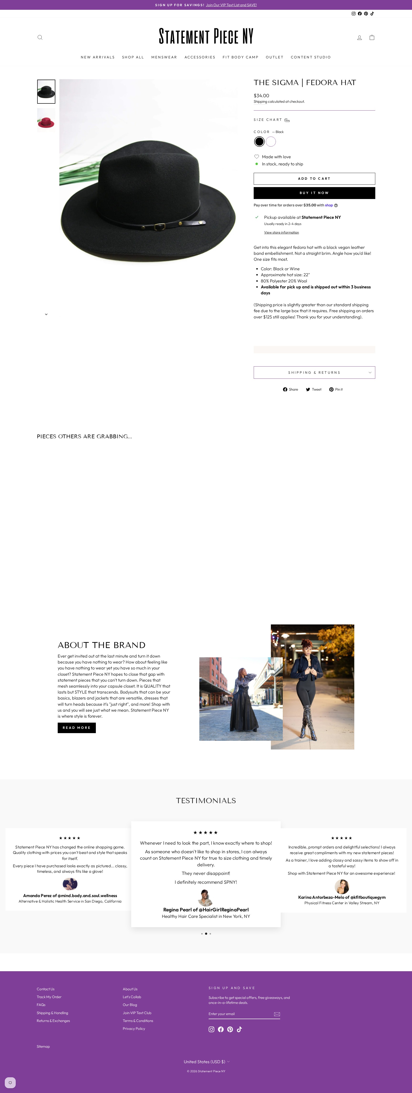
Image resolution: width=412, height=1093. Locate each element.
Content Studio (311, 57)
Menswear (164, 57)
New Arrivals (98, 57)
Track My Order (49, 997)
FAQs (41, 1004)
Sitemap (43, 1046)
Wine (271, 141)
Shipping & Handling (52, 1013)
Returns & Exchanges (53, 1020)
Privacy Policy (134, 1028)
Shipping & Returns (314, 372)
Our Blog (130, 1004)
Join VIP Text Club (137, 1013)
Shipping (260, 101)
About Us (130, 989)
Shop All (133, 57)
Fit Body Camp (241, 57)
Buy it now (315, 193)
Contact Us (45, 989)
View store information (281, 232)
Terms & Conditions (138, 1020)
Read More (77, 727)
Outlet (275, 57)
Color (269, 132)
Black (259, 141)
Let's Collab (132, 997)
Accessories (200, 57)
